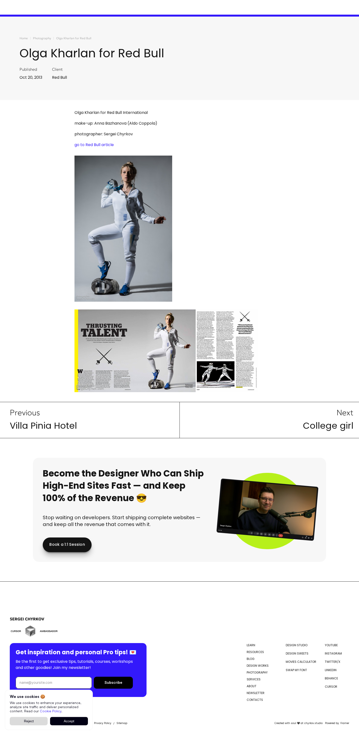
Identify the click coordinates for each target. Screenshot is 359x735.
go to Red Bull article (94, 145)
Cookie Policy (50, 711)
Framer (344, 723)
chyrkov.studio (313, 723)
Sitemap (121, 723)
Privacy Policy (102, 723)
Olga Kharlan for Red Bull (73, 38)
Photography (42, 38)
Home (24, 38)
